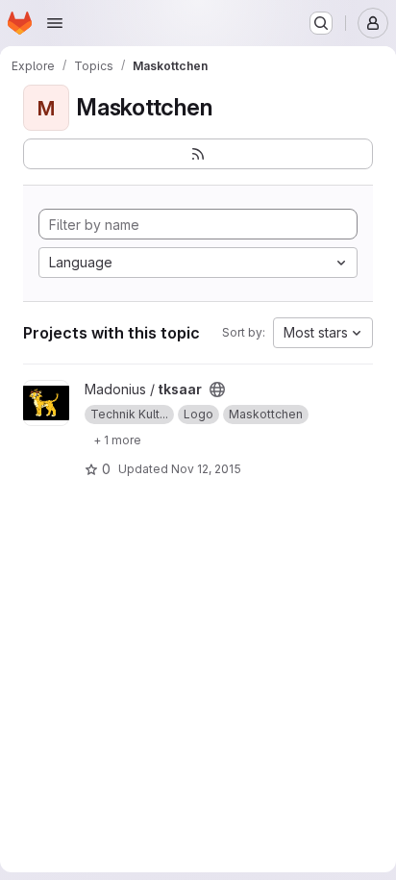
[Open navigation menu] (54, 23)
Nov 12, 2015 (206, 469)
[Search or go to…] (321, 23)
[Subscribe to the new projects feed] (198, 153)
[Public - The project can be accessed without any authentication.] (217, 389)
